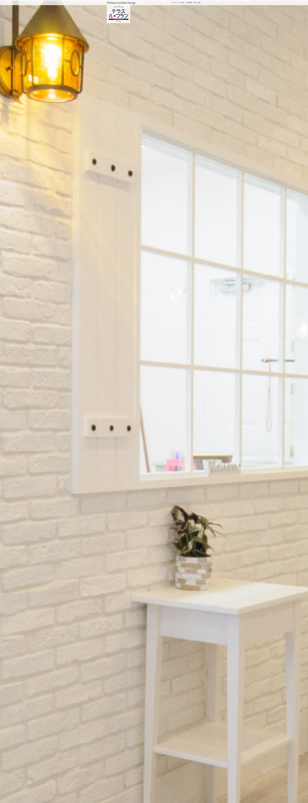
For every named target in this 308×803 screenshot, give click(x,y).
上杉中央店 (189, 2)
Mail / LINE (197, 2)
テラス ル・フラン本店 (177, 2)
